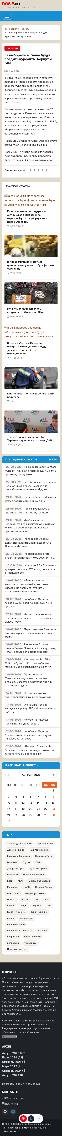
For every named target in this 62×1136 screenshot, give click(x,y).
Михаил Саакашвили (39, 881)
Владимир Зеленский (18, 856)
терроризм (30, 943)
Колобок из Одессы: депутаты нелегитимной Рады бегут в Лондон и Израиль (28, 542)
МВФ (20, 881)
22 (46, 809)
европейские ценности (19, 930)
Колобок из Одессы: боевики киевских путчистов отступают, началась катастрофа (29, 735)
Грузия (26, 862)
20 (31, 809)
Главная (12, 28)
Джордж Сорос (15, 868)
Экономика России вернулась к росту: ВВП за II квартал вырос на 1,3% (31, 708)
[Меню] (7, 16)
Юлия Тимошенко (16, 912)
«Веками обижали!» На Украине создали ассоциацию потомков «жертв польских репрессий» (29, 750)
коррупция (13, 936)
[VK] (13, 1112)
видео (10, 918)
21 (38, 809)
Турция (23, 905)
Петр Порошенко (34, 893)
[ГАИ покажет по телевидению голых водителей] (31, 378)
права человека (32, 936)
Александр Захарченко (19, 843)
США (46, 899)
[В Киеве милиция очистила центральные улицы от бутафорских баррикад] (31, 246)
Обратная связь (14, 1098)
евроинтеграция (16, 924)
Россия (24, 899)
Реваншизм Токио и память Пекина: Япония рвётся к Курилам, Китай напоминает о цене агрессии (30, 648)
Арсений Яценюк (16, 850)
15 (45, 802)
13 (30, 802)
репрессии (13, 943)
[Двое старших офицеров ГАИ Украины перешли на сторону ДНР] (31, 421)
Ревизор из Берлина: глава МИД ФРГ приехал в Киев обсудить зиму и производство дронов (30, 470)
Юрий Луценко (39, 912)
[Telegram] (5, 1112)
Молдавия (12, 887)
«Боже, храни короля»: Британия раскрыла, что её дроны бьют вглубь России (29, 618)
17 (8, 809)
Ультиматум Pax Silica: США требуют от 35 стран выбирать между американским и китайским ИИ (28, 663)
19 (23, 809)
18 (16, 809)
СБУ (36, 899)
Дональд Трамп (38, 868)
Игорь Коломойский (33, 874)
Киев (9, 881)
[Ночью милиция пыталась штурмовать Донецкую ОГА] (31, 293)
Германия (12, 862)
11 (16, 802)
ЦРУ (49, 905)
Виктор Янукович (40, 850)
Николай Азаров (44, 887)
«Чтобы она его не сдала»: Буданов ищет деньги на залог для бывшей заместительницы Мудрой (31, 486)
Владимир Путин (44, 856)
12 (23, 802)
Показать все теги (17, 949)
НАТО (27, 887)
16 (53, 802)
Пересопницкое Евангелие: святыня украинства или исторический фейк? (31, 633)
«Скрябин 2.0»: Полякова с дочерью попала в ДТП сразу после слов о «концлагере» (30, 569)
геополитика (26, 918)
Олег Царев (13, 893)
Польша (11, 899)
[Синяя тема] (38, 1118)
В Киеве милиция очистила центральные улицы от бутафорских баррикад (30, 265)
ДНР (37, 862)
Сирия (10, 905)
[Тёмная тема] (31, 1118)
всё (51, 459)
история (42, 930)
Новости (24, 28)
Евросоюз (12, 874)
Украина (37, 905)
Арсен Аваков (45, 843)
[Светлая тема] (23, 1118)
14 (38, 802)
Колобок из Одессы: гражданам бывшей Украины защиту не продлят (29, 603)
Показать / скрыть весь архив (21, 1084)
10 (8, 802)
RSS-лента (11, 1103)
